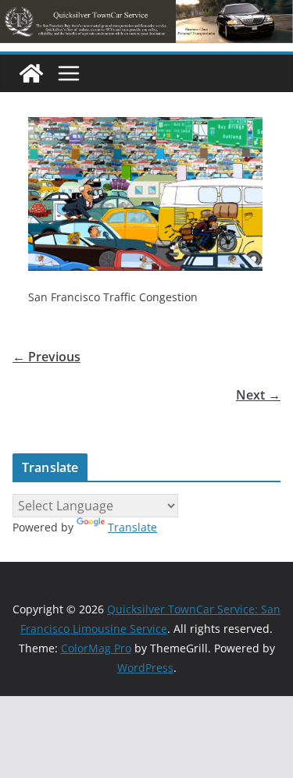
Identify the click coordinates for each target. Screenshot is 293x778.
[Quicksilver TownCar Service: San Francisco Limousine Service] (31, 73)
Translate (132, 527)
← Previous (46, 356)
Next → (258, 394)
